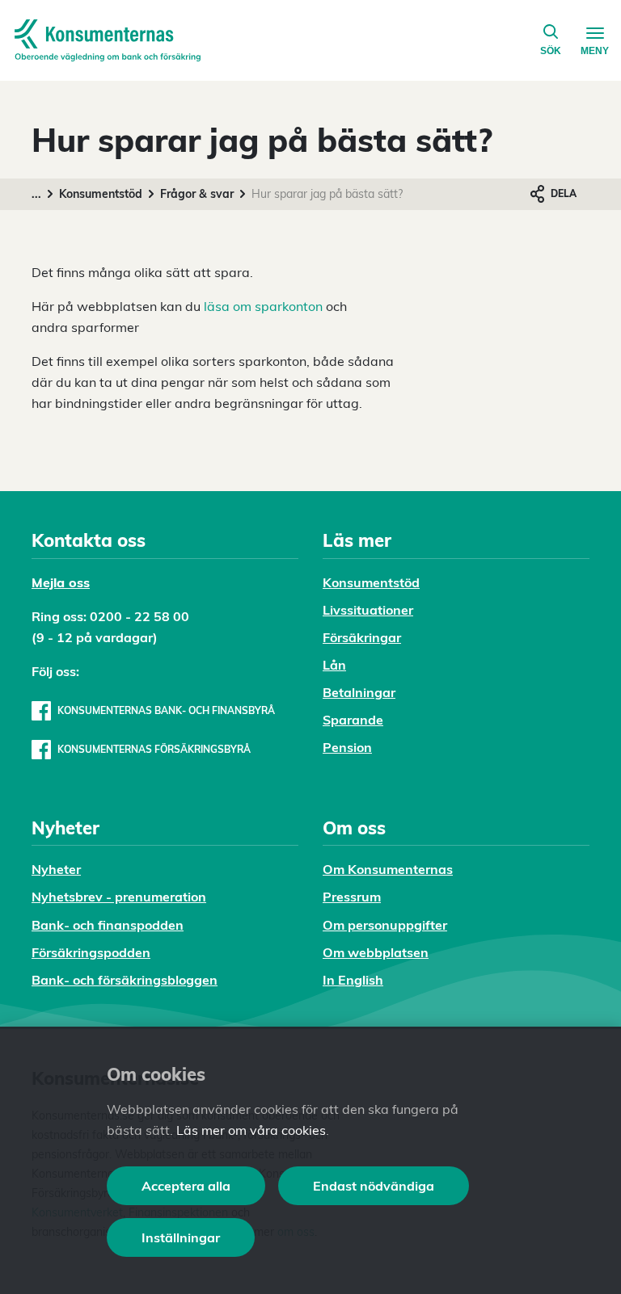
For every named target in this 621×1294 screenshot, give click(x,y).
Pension (347, 747)
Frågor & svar (197, 194)
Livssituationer (368, 610)
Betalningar (359, 692)
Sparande (353, 720)
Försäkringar (362, 637)
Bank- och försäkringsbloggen (125, 980)
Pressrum (352, 897)
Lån (334, 665)
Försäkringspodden (91, 952)
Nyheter (56, 869)
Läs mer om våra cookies (251, 1130)
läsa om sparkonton (263, 306)
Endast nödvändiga (373, 1186)
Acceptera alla (186, 1186)
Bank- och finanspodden (108, 925)
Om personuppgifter (385, 925)
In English (353, 980)
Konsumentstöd (100, 194)
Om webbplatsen (376, 952)
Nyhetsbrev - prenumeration (119, 897)
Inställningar (181, 1237)
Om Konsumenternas (388, 869)
